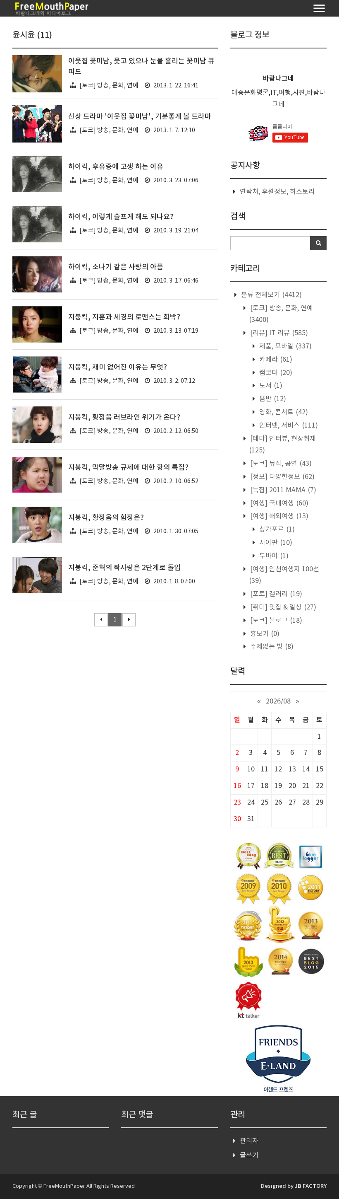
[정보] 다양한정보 (281, 477)
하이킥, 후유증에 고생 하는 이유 (115, 167)
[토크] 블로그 (275, 620)
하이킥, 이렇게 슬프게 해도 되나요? (121, 217)
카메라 (275, 359)
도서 (270, 385)
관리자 (249, 1141)
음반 (272, 399)
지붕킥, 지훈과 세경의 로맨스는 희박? (124, 317)
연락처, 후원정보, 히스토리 (277, 192)
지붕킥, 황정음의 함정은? (106, 518)
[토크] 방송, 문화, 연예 (108, 85)
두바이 (273, 556)
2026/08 (278, 701)
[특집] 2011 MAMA (282, 490)
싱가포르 (276, 529)
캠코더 (275, 373)
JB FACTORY (311, 1186)
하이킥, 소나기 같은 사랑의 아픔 (115, 267)
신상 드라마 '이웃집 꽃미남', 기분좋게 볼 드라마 (139, 117)
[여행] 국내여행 (278, 503)
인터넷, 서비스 (288, 425)
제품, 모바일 (285, 346)
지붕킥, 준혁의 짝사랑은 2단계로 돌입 (124, 568)
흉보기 (263, 634)
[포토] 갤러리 (275, 594)
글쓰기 (249, 1155)
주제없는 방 (271, 646)
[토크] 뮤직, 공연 (280, 463)
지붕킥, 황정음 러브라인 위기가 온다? (124, 417)
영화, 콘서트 (283, 412)
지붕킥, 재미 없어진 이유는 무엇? (117, 367)
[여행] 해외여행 (278, 516)
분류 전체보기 (270, 295)
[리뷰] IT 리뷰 (278, 333)
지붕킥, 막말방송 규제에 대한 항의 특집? (128, 468)
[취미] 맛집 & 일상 (282, 607)
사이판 (275, 542)
